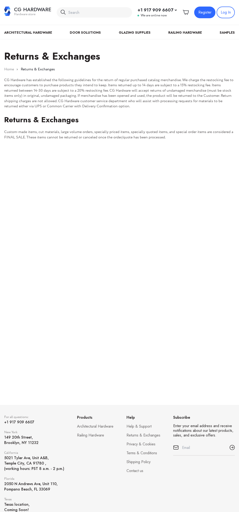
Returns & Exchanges (143, 435)
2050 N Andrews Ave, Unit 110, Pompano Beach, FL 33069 (31, 486)
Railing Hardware (185, 32)
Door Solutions (85, 32)
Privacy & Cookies (141, 444)
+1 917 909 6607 (155, 10)
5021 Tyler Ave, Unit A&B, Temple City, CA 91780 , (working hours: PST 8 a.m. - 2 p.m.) (34, 463)
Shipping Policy (139, 462)
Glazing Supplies (135, 32)
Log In (226, 12)
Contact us (135, 470)
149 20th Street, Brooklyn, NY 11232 (21, 440)
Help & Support (139, 426)
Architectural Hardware (28, 32)
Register (204, 12)
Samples (227, 32)
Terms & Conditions (142, 453)
